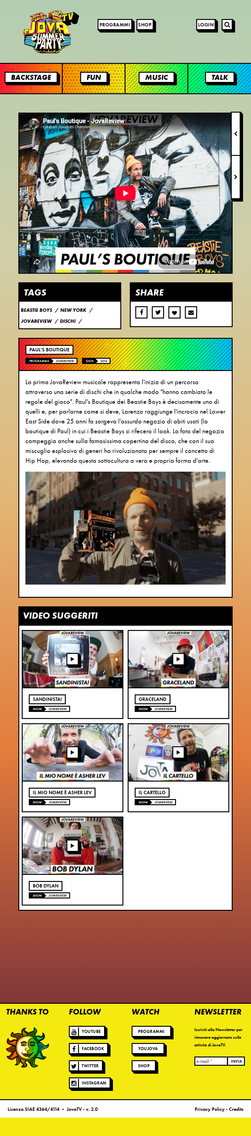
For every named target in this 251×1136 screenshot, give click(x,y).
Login (206, 25)
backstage (31, 77)
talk (220, 77)
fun (94, 77)
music (156, 77)
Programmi (114, 25)
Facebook (93, 1048)
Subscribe (191, 312)
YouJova (148, 1048)
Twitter (90, 1065)
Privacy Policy (210, 1109)
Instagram (94, 1083)
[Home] (33, 31)
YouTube (91, 1031)
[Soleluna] (27, 1047)
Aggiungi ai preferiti (174, 312)
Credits (236, 1109)
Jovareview (65, 361)
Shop (145, 25)
